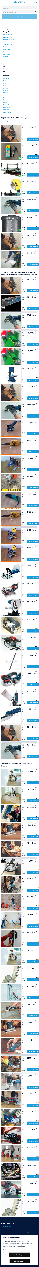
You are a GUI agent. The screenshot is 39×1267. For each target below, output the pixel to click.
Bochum (5, 81)
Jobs (10, 1233)
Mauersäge (6, 54)
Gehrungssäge (7, 44)
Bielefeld (6, 78)
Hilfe (28, 1233)
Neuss (5, 102)
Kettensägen (7, 49)
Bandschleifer (7, 34)
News (22, 1233)
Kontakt (16, 1233)
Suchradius (6, 122)
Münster (5, 100)
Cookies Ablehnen (19, 1261)
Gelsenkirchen (7, 95)
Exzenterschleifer (8, 39)
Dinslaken (6, 83)
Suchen (19, 16)
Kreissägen (6, 51)
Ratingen (6, 109)
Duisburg (5, 88)
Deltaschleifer (7, 37)
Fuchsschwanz (7, 42)
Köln (4, 97)
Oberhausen (7, 107)
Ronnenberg (7, 112)
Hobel (5, 47)
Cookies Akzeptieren (19, 1255)
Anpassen (6, 1250)
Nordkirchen (7, 104)
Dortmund (6, 85)
